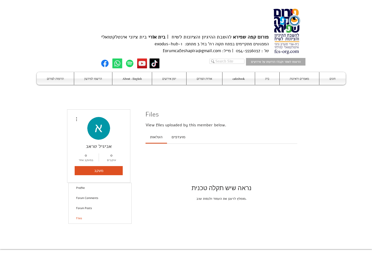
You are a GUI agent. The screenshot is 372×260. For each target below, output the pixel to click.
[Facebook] (105, 63)
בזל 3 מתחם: (194, 44)
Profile (80, 188)
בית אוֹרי (157, 36)
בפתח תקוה (224, 44)
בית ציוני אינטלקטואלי (123, 36)
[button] (332, 78)
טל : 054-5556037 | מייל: (245, 51)
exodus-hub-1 (168, 44)
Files (79, 218)
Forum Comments (87, 198)
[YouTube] (142, 63)
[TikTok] (154, 63)
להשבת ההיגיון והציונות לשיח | (217, 36)
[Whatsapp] (117, 63)
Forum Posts (84, 208)
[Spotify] (130, 63)
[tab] (156, 137)
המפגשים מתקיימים (252, 44)
